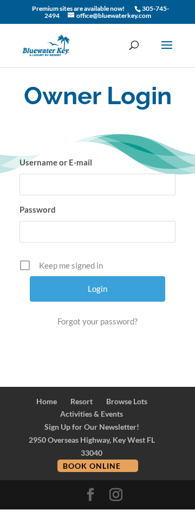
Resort (81, 401)
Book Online (92, 465)
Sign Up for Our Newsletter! (91, 426)
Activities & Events (91, 413)
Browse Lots (126, 401)
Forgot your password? (97, 321)
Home (46, 401)
